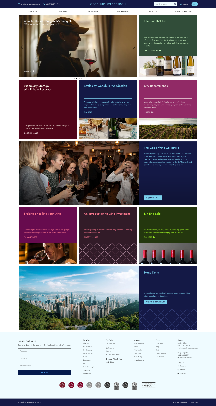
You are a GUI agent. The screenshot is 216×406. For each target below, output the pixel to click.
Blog (157, 346)
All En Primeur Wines (113, 354)
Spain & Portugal (88, 367)
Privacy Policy (193, 402)
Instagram (183, 366)
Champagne (86, 360)
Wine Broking (138, 350)
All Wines (86, 343)
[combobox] (165, 4)
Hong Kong (159, 343)
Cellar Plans (137, 353)
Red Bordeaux (87, 346)
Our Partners (160, 356)
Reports (108, 351)
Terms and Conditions (180, 402)
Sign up (44, 372)
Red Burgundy (87, 350)
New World (86, 370)
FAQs (157, 350)
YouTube (183, 373)
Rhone (85, 356)
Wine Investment (139, 343)
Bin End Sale (87, 373)
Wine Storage (138, 356)
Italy (84, 363)
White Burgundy (88, 353)
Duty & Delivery (161, 353)
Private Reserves (139, 360)
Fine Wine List (110, 343)
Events (136, 346)
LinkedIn (182, 369)
